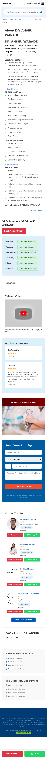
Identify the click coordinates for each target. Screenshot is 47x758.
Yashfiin (7, 4)
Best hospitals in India (15, 665)
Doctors (13, 20)
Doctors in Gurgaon (15, 662)
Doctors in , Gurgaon (15, 658)
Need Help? (12, 754)
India (20, 20)
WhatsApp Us (32, 535)
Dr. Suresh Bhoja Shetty (28, 594)
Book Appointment (13, 231)
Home (4, 20)
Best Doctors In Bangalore (17, 689)
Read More (12, 89)
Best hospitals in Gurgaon (17, 669)
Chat (36, 754)
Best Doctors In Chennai (16, 692)
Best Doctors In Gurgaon (17, 696)
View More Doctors (23, 620)
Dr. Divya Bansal (27, 544)
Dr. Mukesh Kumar (28, 519)
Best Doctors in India (15, 685)
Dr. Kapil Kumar (27, 569)
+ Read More (36, 210)
